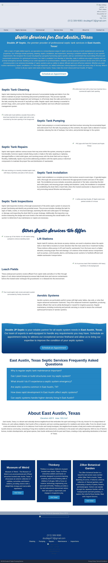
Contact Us (100, 30)
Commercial (40, 30)
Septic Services (20, 30)
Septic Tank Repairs (15, 146)
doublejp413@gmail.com (95, 21)
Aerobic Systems (48, 295)
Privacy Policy (92, 561)
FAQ (71, 30)
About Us (85, 30)
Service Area (58, 30)
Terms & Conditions (102, 561)
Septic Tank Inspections (17, 201)
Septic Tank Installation (52, 172)
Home (6, 30)
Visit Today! (18, 493)
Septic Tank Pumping (51, 120)
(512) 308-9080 (75, 21)
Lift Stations (45, 238)
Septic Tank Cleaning (15, 89)
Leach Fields (10, 269)
